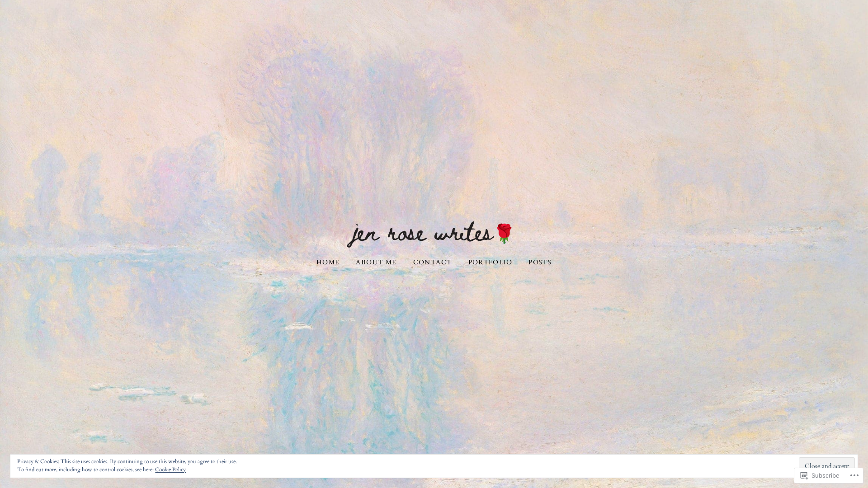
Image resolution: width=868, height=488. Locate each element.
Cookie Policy (170, 469)
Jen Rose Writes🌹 (434, 230)
